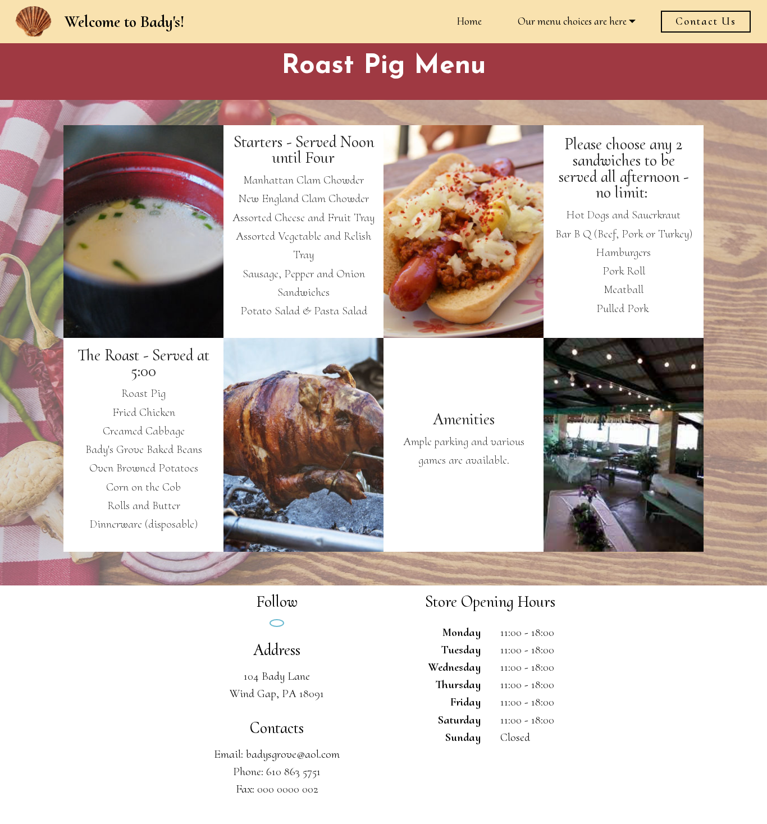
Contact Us (705, 21)
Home (469, 21)
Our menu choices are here (572, 21)
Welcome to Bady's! (124, 21)
